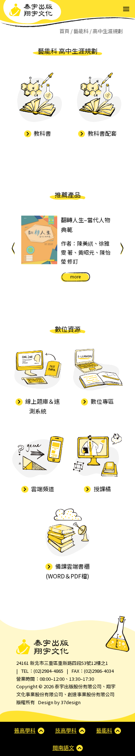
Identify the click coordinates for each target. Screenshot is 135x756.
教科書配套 (101, 133)
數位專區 (101, 401)
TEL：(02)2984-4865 (42, 670)
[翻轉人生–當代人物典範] (39, 240)
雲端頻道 (42, 488)
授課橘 (101, 488)
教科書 (41, 133)
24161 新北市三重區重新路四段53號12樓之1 (62, 662)
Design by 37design (59, 702)
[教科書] (37, 98)
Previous (13, 249)
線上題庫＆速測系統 (42, 406)
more (75, 276)
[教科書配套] (97, 98)
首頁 (64, 31)
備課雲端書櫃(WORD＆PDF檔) (68, 571)
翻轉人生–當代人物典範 (85, 224)
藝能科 (81, 31)
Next (121, 249)
